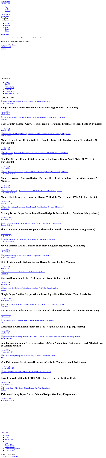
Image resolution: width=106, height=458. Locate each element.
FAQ (6, 441)
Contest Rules (9, 450)
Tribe (6, 27)
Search (7, 29)
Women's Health (6, 338)
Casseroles (4, 274)
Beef (2, 357)
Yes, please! (5, 45)
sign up (3, 3)
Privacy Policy (9, 447)
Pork (2, 374)
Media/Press (9, 439)
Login (3, 14)
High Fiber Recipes (7, 241)
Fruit (2, 322)
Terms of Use (9, 445)
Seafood (3, 390)
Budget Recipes (6, 136)
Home (7, 23)
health (7, 9)
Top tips (7, 25)
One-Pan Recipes (6, 155)
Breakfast (4, 119)
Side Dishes (5, 209)
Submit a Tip (5, 16)
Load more (4, 432)
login (8, 3)
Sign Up (8, 14)
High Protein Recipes (8, 103)
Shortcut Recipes (6, 225)
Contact (7, 437)
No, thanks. (13, 45)
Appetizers (4, 306)
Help (6, 443)
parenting (8, 11)
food (6, 7)
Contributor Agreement (12, 449)
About (7, 31)
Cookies (3, 290)
